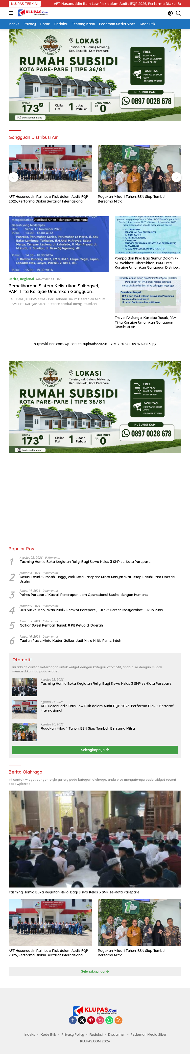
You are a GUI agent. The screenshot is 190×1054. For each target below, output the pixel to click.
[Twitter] (82, 1020)
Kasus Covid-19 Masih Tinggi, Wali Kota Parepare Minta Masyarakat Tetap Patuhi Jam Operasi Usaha (97, 579)
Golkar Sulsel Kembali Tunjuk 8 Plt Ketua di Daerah (61, 625)
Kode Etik (48, 1034)
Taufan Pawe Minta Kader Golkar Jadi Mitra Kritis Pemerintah (70, 640)
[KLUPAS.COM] (32, 13)
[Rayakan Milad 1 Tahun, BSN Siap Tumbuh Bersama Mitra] (50, 168)
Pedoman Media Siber (149, 1034)
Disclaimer (116, 1034)
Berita (13, 279)
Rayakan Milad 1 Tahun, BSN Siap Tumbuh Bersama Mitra (43, 198)
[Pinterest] (91, 1020)
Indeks (29, 1034)
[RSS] (118, 1020)
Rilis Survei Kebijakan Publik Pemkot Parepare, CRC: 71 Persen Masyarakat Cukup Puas (91, 610)
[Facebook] (73, 1020)
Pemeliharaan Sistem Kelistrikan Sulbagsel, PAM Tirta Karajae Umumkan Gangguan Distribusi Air (54, 291)
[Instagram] (100, 1020)
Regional (27, 279)
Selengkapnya (93, 750)
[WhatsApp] (109, 1020)
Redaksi (96, 1034)
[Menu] (12, 13)
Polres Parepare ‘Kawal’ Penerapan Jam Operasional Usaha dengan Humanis (84, 594)
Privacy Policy (73, 1034)
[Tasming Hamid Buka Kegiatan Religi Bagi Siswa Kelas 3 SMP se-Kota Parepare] (24, 687)
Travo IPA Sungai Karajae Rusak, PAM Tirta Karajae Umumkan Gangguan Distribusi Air (145, 322)
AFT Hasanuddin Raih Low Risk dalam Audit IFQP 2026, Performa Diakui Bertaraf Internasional (96, 3)
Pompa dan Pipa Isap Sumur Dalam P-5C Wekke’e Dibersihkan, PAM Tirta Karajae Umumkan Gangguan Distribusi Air (147, 263)
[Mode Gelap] (170, 13)
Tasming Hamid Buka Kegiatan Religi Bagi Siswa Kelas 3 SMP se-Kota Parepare (85, 561)
